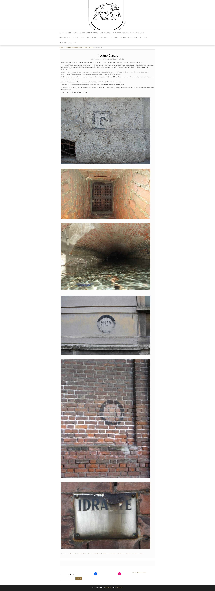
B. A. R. (115, 38)
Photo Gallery (65, 38)
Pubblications (91, 38)
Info (145, 38)
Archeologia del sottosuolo (114, 59)
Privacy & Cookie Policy (68, 43)
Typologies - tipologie (138, 553)
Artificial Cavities (78, 38)
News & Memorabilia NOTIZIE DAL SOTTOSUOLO (128, 32)
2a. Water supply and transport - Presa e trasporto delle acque (102, 553)
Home (61, 47)
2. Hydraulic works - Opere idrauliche (76, 553)
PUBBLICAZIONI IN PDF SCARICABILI (130, 38)
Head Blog (119, 587)
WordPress (108, 587)
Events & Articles (105, 38)
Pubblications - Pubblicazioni (125, 553)
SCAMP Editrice (106, 32)
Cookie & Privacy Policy (140, 573)
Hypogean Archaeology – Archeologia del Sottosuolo (79, 32)
